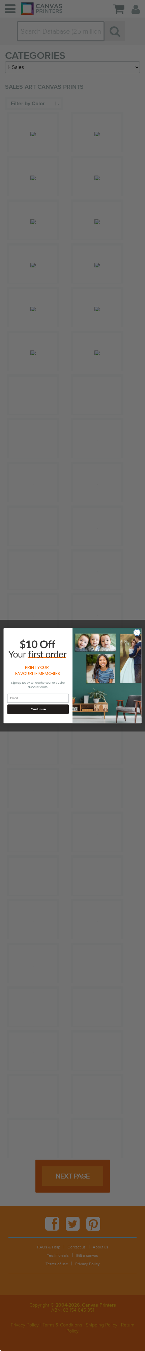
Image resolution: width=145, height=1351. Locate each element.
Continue (38, 709)
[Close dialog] (137, 632)
